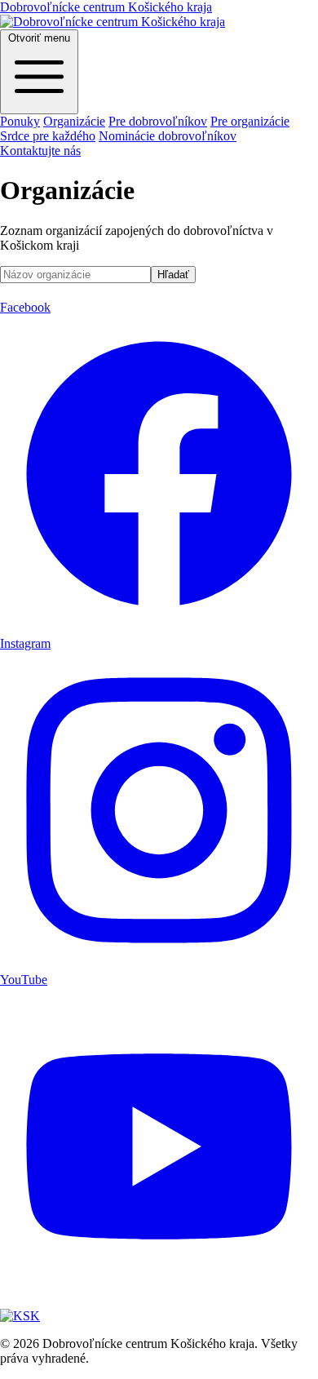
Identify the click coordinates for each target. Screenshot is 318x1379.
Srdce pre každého (47, 136)
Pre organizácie (249, 121)
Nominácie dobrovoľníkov (167, 136)
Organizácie (74, 121)
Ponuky (20, 121)
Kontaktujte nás (40, 150)
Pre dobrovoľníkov (157, 121)
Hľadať (173, 274)
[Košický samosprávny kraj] (20, 1316)
